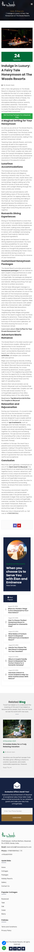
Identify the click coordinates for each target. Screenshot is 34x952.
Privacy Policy (6, 930)
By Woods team (9, 752)
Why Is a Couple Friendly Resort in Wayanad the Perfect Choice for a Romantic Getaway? (17, 662)
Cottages (4, 871)
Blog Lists (20, 11)
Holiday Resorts (6, 878)
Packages (4, 875)
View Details (11, 585)
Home (12, 11)
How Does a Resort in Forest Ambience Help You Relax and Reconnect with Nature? (18, 676)
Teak (3, 903)
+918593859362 (12, 513)
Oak (2, 906)
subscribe (17, 817)
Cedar (3, 910)
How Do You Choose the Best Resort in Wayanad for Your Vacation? (17, 649)
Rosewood (5, 899)
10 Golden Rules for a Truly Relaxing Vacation (14, 745)
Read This (6, 767)
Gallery (3, 882)
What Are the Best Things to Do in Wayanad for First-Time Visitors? (18, 611)
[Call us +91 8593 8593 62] (4, 943)
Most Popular (10, 599)
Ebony (3, 914)
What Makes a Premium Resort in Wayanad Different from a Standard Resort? (18, 637)
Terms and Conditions (9, 927)
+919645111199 (6, 854)
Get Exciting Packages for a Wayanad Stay (17, 116)
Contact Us (5, 886)
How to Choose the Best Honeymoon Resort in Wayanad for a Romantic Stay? (17, 623)
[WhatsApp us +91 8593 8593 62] (4, 948)
